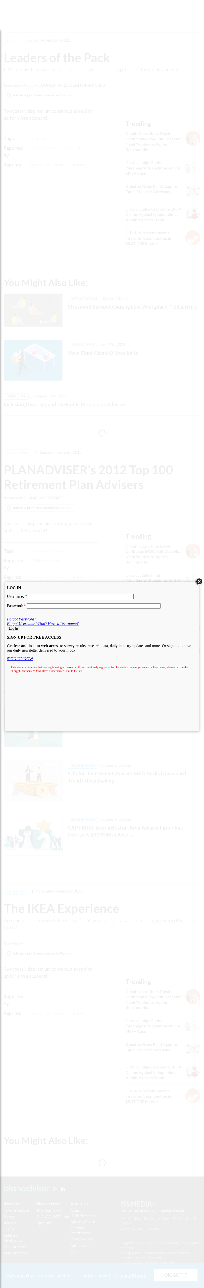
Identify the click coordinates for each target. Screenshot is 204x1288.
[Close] (199, 581)
